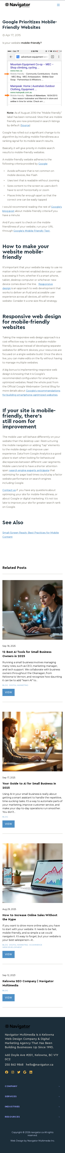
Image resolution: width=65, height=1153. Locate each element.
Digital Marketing (18, 685)
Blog (5, 685)
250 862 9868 (14, 1064)
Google (42, 163)
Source (25, 125)
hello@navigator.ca (39, 1064)
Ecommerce (35, 945)
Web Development (12, 947)
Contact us (9, 490)
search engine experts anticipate (29, 470)
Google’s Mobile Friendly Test (31, 230)
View (8, 692)
